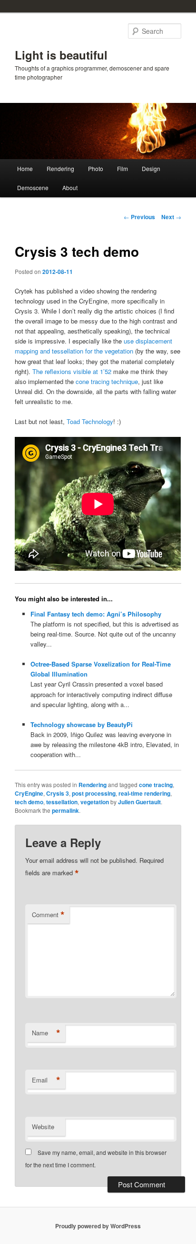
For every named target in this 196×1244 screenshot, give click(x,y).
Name (46, 1033)
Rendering (60, 168)
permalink (65, 810)
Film (122, 168)
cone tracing (156, 784)
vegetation (94, 802)
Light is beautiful (61, 55)
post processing (94, 793)
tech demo (29, 802)
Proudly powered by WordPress (98, 1226)
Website (43, 1126)
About (70, 187)
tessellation (62, 802)
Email (46, 1080)
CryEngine (29, 793)
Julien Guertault (139, 802)
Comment (48, 914)
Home (25, 168)
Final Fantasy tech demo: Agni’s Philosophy (95, 613)
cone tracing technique (107, 381)
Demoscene (33, 187)
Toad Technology (90, 421)
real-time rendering (144, 793)
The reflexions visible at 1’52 (71, 371)
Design (151, 168)
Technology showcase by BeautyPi (81, 724)
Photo (95, 168)
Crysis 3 (57, 793)
